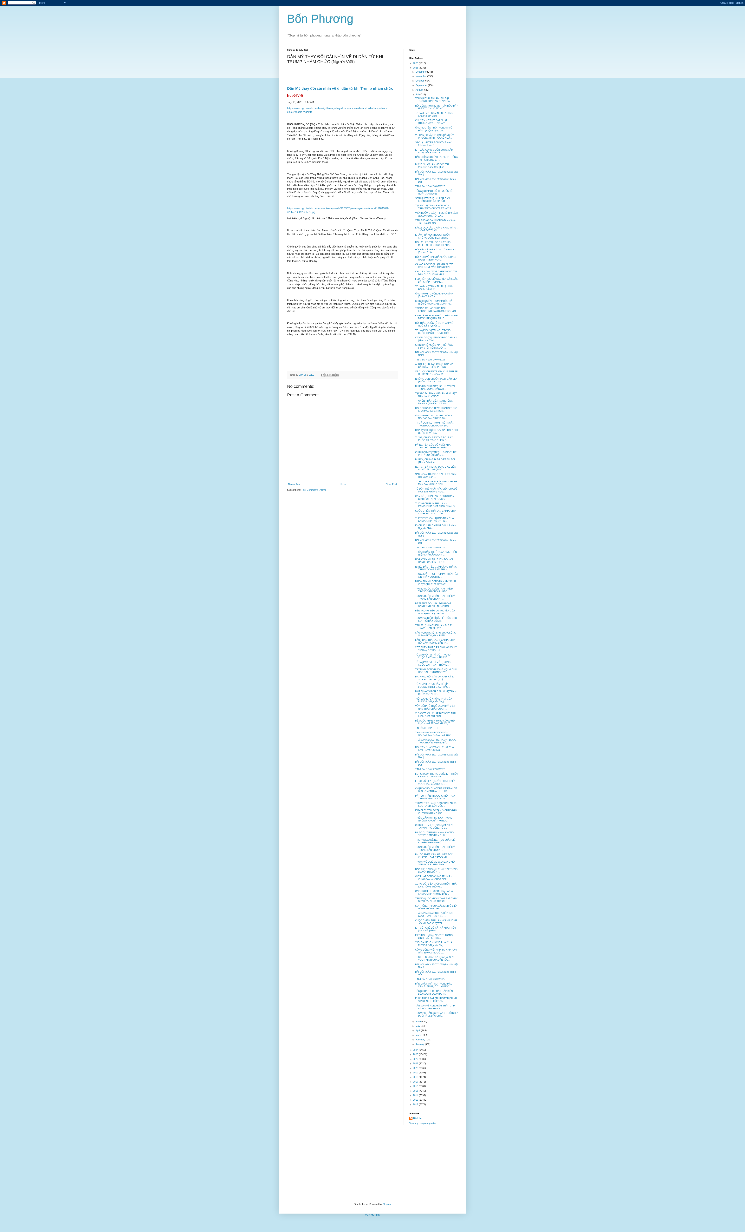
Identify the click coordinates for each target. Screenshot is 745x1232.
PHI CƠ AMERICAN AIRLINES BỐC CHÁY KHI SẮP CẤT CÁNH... (434, 856)
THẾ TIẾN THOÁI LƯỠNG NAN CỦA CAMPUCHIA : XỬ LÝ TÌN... (434, 519)
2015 (416, 1091)
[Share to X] (330, 375)
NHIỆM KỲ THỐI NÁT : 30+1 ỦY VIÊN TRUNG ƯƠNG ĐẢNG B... (435, 387)
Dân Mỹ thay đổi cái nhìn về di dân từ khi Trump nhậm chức (340, 88)
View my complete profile (422, 1123)
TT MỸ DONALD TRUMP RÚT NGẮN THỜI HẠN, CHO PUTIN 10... (434, 424)
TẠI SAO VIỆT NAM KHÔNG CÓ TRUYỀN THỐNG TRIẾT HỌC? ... (434, 207)
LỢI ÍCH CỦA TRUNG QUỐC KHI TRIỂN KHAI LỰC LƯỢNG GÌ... (436, 775)
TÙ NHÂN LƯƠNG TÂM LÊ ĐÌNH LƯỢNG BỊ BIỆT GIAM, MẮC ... (432, 685)
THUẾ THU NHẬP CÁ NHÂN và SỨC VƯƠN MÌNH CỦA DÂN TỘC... (434, 958)
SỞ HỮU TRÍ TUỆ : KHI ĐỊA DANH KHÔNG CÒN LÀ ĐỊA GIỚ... (433, 199)
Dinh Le (303, 375)
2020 (416, 1068)
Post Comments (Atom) (313, 490)
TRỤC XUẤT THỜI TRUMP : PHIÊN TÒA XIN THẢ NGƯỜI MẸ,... (436, 575)
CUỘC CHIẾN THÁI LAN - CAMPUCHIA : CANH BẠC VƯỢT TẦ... (436, 922)
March (419, 1035)
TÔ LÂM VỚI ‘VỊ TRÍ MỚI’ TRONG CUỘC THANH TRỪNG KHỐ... (432, 331)
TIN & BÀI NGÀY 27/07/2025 (430, 769)
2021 (416, 1063)
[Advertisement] (372, 1164)
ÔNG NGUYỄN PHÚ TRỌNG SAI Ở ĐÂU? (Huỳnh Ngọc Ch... (433, 129)
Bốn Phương (320, 18)
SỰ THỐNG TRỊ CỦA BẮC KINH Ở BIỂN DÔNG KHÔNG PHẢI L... (436, 907)
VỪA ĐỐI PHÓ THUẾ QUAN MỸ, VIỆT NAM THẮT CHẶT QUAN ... (435, 707)
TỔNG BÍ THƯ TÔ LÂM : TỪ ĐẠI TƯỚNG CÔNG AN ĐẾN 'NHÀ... (433, 99)
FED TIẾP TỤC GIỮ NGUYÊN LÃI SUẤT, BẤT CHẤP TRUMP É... (436, 280)
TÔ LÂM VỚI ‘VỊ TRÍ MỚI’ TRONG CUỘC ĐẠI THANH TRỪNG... (432, 656)
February (421, 1039)
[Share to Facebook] (334, 375)
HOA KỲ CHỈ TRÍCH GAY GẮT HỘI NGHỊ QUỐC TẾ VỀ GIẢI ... (436, 431)
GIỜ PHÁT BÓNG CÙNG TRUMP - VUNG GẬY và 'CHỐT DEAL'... (433, 877)
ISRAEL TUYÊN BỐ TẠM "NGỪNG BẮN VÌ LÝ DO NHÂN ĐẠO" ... (436, 811)
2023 (416, 1054)
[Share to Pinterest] (337, 375)
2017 (416, 1081)
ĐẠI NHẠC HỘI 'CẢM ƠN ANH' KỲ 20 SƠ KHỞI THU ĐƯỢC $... (434, 678)
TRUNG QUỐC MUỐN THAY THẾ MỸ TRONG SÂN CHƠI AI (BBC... (435, 590)
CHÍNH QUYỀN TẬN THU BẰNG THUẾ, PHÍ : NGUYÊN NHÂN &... (436, 453)
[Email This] (323, 375)
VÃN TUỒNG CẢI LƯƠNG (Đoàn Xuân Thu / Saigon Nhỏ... (435, 221)
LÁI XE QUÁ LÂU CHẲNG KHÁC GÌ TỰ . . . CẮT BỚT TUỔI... (436, 229)
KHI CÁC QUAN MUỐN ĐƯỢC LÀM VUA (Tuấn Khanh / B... (434, 151)
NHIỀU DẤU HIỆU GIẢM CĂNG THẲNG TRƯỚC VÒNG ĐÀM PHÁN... (436, 568)
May (418, 1026)
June (418, 1021)
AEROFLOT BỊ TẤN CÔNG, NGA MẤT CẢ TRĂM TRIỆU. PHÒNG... (435, 365)
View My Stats (372, 1215)
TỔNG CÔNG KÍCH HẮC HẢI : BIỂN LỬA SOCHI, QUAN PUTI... (434, 992)
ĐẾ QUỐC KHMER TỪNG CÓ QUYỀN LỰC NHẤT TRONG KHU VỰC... (435, 722)
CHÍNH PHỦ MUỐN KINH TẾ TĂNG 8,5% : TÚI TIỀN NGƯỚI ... (434, 346)
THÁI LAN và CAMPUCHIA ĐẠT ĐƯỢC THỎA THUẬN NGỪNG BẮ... (436, 741)
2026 (416, 63)
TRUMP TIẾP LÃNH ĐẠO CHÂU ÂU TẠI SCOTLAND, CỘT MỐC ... (436, 804)
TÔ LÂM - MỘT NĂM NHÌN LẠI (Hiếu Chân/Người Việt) (434, 114)
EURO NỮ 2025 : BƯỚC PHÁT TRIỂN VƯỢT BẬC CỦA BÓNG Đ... (435, 782)
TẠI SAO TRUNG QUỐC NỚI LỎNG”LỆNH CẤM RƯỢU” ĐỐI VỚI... (436, 309)
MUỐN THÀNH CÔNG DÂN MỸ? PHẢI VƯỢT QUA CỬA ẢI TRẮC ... (435, 582)
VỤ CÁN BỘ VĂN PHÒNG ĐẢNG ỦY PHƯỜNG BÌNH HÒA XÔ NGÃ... (434, 136)
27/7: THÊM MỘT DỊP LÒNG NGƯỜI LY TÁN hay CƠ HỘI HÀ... (436, 648)
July (418, 94)
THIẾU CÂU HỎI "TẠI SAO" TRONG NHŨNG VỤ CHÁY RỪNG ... (433, 819)
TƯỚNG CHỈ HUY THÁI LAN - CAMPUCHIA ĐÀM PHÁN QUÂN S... (435, 505)
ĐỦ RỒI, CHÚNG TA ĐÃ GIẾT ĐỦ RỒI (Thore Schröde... (435, 461)
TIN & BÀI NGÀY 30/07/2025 (430, 186)
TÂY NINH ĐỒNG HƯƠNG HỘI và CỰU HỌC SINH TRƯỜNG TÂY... (436, 671)
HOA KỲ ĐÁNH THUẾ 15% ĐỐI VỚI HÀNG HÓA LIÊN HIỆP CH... (434, 560)
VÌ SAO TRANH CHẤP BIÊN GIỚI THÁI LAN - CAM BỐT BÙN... (435, 714)
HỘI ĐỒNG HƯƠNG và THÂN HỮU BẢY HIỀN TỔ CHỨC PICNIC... (436, 107)
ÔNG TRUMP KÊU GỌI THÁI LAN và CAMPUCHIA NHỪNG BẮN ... (434, 892)
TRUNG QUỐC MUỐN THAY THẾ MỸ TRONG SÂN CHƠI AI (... (435, 597)
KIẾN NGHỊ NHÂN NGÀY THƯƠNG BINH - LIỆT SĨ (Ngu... (434, 936)
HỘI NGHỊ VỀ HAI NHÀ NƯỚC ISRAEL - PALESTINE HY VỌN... (436, 258)
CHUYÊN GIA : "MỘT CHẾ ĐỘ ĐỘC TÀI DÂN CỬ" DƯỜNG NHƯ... (436, 273)
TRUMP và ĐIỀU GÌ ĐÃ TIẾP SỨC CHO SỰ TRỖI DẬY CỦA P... (436, 619)
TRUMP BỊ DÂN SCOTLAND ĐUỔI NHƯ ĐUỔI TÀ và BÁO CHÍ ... (436, 1014)
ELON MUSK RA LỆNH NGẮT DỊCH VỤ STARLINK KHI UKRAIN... (436, 999)
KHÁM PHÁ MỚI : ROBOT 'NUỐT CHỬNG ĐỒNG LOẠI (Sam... (432, 236)
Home (343, 484)
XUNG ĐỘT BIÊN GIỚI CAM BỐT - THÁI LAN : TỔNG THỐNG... (436, 885)
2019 (416, 1072)
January (420, 1044)
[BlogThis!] (326, 375)
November (421, 76)
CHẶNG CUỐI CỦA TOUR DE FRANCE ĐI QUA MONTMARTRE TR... (436, 790)
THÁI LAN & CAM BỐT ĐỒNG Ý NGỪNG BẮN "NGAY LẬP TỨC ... (434, 734)
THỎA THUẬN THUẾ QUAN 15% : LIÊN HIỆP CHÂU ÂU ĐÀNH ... (436, 553)
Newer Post (294, 484)
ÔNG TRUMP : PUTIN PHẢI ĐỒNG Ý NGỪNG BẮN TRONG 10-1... (434, 417)
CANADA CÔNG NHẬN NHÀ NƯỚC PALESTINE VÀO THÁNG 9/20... (434, 265)
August (420, 90)
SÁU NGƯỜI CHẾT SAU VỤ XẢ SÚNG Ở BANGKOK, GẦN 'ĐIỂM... (435, 634)
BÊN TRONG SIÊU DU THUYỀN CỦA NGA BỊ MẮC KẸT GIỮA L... (435, 612)
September (422, 85)
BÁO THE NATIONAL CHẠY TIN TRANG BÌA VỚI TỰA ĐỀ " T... (436, 870)
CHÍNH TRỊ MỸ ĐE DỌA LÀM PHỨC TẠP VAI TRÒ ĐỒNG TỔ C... (434, 826)
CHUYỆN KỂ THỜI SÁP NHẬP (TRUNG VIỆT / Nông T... (432, 121)
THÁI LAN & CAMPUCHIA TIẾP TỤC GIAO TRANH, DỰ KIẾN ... (434, 914)
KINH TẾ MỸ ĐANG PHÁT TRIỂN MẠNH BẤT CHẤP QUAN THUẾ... (436, 317)
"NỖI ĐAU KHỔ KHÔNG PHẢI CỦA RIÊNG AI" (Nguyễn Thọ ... (433, 943)
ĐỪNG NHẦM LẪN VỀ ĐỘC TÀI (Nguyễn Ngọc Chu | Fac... (432, 165)
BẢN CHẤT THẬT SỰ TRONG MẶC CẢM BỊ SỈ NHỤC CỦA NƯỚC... (433, 985)
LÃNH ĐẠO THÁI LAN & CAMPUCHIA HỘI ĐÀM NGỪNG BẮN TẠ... (435, 641)
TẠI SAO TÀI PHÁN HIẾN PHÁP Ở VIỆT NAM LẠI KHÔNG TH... (436, 395)
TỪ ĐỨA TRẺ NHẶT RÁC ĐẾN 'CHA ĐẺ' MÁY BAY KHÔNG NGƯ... (436, 483)
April (418, 1030)
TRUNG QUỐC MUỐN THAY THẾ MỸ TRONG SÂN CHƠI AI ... (435, 848)
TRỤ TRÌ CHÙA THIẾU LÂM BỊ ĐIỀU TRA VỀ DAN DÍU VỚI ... (434, 626)
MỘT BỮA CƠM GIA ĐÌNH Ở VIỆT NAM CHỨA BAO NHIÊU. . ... (436, 692)
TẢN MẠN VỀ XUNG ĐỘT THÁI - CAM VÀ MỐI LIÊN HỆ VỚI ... (435, 1007)
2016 (416, 1086)
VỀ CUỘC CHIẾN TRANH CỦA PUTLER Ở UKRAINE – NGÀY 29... (436, 373)
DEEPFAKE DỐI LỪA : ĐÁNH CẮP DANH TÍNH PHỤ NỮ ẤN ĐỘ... (433, 605)
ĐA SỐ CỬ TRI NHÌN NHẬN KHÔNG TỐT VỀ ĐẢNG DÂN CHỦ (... (434, 834)
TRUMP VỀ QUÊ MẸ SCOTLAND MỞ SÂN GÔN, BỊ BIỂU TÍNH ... (435, 863)
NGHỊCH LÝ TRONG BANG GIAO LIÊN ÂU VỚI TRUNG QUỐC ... (435, 468)
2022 (416, 1059)
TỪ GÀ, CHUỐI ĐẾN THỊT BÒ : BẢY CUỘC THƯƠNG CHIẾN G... (434, 439)
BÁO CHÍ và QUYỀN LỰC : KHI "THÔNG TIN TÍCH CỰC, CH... (436, 158)
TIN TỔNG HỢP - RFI (426, 728)
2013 (416, 1099)
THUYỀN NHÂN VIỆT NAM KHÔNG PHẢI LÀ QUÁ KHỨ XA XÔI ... (434, 402)
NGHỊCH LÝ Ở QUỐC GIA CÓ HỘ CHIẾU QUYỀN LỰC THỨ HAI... (433, 243)
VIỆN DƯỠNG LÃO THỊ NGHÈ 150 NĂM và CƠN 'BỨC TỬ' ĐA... (436, 214)
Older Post (391, 484)
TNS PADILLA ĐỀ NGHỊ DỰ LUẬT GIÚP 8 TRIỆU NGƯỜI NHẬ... (436, 841)
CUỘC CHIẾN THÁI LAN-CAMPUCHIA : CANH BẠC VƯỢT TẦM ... (436, 512)
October (420, 80)
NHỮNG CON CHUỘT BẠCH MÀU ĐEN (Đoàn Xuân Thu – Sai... (436, 380)
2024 (416, 1050)
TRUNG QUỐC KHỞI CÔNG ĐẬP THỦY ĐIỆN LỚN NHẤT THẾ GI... (436, 900)
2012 (416, 1104)
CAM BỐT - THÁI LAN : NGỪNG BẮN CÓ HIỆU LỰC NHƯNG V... (434, 497)
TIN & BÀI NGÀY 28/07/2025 (430, 547)
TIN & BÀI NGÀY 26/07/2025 (430, 979)
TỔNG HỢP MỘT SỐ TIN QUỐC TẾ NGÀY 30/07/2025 (433, 192)
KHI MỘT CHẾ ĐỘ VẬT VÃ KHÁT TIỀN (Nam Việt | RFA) (435, 929)
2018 (416, 1077)
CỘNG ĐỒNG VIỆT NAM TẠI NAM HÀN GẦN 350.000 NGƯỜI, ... (436, 951)
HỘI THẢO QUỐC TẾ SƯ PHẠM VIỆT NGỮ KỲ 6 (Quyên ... (434, 324)
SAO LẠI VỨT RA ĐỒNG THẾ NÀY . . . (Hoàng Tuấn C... (435, 144)
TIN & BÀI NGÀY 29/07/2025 (430, 359)
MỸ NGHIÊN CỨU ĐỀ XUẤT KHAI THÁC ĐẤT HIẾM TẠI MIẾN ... (433, 446)
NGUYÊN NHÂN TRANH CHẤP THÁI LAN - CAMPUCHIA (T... (434, 748)
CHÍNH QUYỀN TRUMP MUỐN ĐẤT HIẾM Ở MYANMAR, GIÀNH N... (434, 302)
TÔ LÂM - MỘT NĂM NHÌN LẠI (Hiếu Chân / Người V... (434, 287)
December (421, 71)
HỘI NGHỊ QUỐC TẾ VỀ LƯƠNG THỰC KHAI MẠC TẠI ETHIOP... (436, 409)
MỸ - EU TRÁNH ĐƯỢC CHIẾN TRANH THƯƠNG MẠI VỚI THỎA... (436, 797)
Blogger (387, 1204)
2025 (416, 67)
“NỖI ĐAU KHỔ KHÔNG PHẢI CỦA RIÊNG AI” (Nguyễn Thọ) (433, 700)
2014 (416, 1095)
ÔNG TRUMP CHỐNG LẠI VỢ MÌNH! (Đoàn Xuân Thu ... (434, 295)
